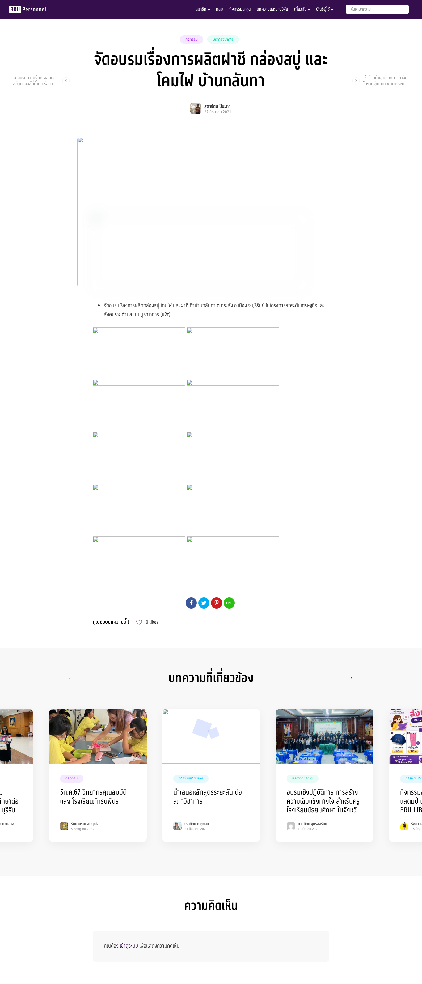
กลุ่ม (219, 9)
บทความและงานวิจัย (272, 9)
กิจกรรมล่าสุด (240, 9)
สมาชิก (201, 9)
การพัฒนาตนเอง (191, 778)
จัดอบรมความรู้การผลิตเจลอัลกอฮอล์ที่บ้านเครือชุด (33, 80)
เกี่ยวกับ (300, 9)
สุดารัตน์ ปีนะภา (217, 106)
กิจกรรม (191, 39)
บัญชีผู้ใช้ (323, 9)
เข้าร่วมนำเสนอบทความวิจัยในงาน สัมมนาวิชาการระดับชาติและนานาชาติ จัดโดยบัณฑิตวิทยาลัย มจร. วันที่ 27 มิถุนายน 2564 (385, 80)
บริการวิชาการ (223, 39)
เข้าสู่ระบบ (129, 946)
